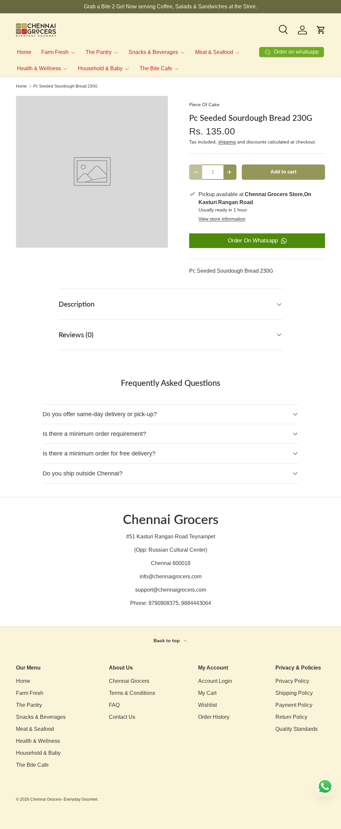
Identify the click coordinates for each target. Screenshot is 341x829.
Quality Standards (296, 729)
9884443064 (196, 603)
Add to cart (283, 171)
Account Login (215, 681)
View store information (221, 218)
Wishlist (207, 705)
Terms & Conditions (132, 693)
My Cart (207, 693)
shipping (227, 141)
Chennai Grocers (129, 681)
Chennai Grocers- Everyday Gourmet (63, 799)
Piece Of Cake (204, 104)
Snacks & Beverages (41, 717)
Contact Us (122, 717)
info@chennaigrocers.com (170, 576)
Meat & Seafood (35, 729)
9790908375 (163, 603)
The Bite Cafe (32, 765)
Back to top (167, 640)
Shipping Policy (294, 693)
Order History (213, 717)
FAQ (114, 705)
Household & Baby (38, 753)
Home (24, 52)
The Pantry (29, 705)
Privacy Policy (292, 681)
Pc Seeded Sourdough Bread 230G (65, 86)
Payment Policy (293, 705)
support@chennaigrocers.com (170, 590)
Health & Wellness (38, 741)
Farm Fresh (29, 693)
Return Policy (291, 717)
